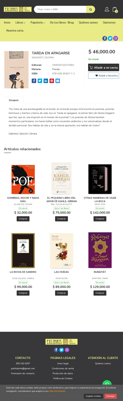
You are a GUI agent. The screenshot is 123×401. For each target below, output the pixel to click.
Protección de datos (63, 373)
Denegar (111, 396)
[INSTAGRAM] (115, 38)
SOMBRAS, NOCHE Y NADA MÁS (23, 199)
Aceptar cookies (93, 396)
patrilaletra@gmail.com (23, 368)
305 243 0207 (23, 363)
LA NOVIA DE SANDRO (23, 272)
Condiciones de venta (63, 368)
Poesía (56, 69)
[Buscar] (90, 9)
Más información (57, 391)
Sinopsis (14, 100)
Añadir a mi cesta (105, 68)
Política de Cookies (63, 378)
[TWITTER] (110, 38)
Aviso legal (63, 363)
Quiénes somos (103, 363)
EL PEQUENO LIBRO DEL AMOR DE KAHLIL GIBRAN (61, 199)
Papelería (37, 22)
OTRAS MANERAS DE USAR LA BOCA (100, 199)
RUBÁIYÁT (100, 272)
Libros (20, 22)
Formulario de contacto (23, 373)
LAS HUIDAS (61, 272)
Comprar (23, 218)
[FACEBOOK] (104, 38)
